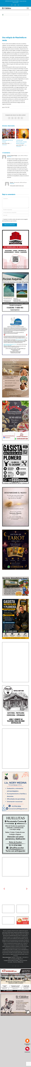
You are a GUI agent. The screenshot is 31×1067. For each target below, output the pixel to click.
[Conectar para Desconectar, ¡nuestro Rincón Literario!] (22, 129)
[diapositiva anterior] (4, 337)
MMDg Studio (20, 966)
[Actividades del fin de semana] (8, 129)
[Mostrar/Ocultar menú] (27, 8)
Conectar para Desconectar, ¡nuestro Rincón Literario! (21, 141)
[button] (3, 138)
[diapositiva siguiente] (26, 337)
